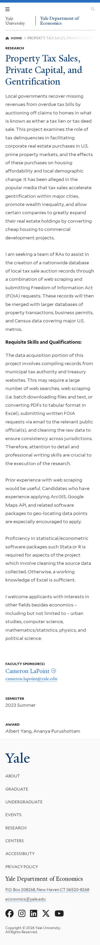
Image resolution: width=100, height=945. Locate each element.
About (12, 776)
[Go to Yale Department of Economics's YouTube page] (59, 913)
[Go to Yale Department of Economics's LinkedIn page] (33, 913)
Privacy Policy (21, 866)
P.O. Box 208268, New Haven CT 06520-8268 (47, 889)
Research (16, 827)
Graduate (16, 789)
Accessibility (20, 853)
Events (13, 814)
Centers (14, 840)
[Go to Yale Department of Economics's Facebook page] (9, 913)
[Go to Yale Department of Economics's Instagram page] (21, 913)
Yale (17, 758)
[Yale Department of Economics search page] (93, 9)
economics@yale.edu (25, 899)
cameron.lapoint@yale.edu (31, 679)
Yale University (15, 20)
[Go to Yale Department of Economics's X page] (46, 913)
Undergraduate (24, 801)
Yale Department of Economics (59, 20)
